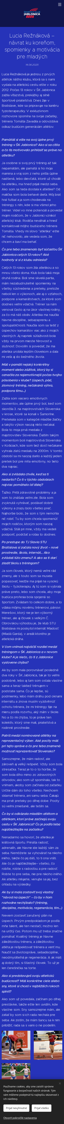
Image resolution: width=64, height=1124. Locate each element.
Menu (59, 4)
